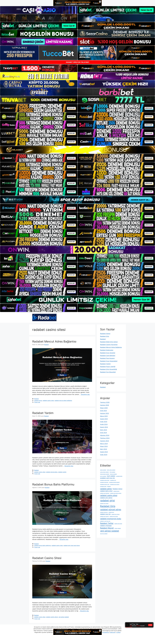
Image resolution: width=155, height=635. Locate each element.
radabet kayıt (111, 512)
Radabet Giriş (104, 336)
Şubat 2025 (104, 419)
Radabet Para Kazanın (107, 358)
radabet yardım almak (52, 617)
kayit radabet (111, 476)
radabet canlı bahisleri (104, 493)
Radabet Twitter (107, 523)
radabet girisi (107, 500)
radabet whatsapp (106, 525)
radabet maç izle (105, 514)
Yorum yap (37, 402)
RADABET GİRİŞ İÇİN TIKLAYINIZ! (77, 62)
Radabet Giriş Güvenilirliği (108, 369)
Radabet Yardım (42, 413)
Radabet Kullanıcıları (106, 350)
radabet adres (106, 489)
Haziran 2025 (104, 413)
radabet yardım (62, 472)
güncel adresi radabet (104, 474)
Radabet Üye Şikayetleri (108, 372)
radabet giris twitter (104, 503)
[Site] (38, 108)
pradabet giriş (113, 480)
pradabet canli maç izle (107, 478)
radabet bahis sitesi (106, 491)
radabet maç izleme (115, 514)
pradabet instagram (104, 482)
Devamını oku (85, 394)
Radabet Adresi (105, 333)
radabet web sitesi (118, 523)
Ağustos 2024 (104, 435)
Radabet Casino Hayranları (109, 344)
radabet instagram (104, 512)
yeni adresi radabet (63, 617)
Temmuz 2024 (104, 438)
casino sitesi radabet (104, 472)
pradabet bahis (119, 476)
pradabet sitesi (103, 486)
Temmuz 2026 (104, 402)
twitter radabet (118, 528)
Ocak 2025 (103, 421)
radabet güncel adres (51, 472)
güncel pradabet (113, 474)
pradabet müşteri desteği (114, 482)
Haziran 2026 (104, 405)
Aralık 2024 (104, 424)
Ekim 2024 (103, 430)
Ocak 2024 (103, 454)
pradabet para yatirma (114, 484)
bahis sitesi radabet (111, 469)
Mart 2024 (103, 449)
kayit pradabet (103, 476)
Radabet (36, 398)
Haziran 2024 (104, 441)
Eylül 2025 (103, 410)
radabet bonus (38, 400)
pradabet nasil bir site (104, 484)
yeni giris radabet (103, 533)
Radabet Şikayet (107, 528)
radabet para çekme (114, 516)
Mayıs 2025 (104, 416)
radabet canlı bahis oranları (115, 493)
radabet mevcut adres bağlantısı (63, 400)
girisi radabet (112, 472)
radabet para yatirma (104, 516)
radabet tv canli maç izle (105, 521)
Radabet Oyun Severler (107, 353)
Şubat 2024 (104, 452)
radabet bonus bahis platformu (42, 545)
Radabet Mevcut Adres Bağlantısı (54, 341)
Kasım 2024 (104, 427)
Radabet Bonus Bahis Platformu (53, 484)
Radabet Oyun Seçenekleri (108, 361)
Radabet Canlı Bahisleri (107, 355)
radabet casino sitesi (48, 400)
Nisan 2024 (104, 446)
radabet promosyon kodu (110, 519)
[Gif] (77, 150)
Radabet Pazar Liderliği (107, 366)
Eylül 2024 (103, 432)
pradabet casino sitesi (104, 480)
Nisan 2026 (104, 408)
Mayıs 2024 (104, 443)
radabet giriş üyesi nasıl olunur (71, 545)
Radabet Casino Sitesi (46, 558)
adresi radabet (103, 469)
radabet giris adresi (106, 498)
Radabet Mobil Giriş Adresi (109, 342)
